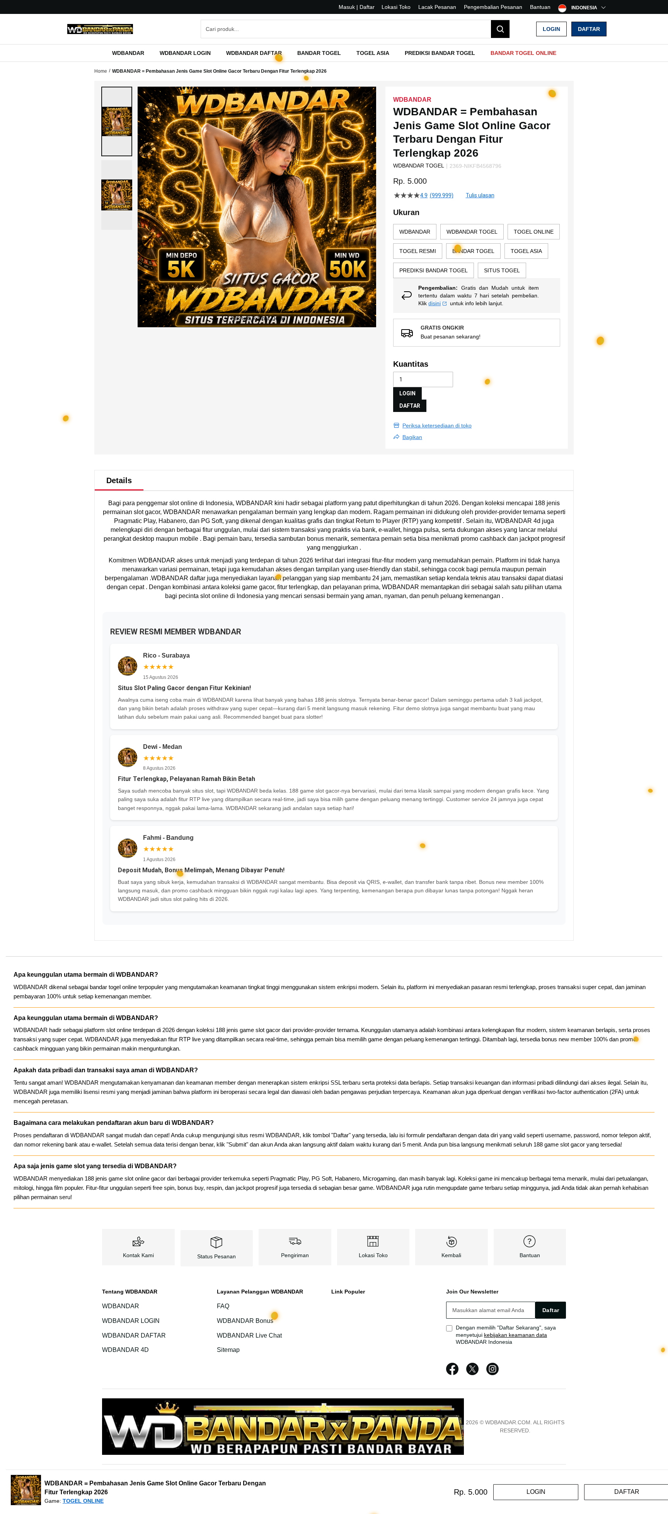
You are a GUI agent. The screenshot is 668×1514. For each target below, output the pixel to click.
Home (100, 71)
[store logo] (100, 29)
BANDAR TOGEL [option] (473, 251)
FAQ (223, 1306)
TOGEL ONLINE (83, 1501)
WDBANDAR (254, 503)
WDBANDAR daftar (178, 578)
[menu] (334, 53)
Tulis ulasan (480, 195)
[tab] (119, 480)
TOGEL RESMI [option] (417, 251)
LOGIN (407, 393)
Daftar (589, 29)
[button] (116, 121)
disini (434, 303)
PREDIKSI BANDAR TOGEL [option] (433, 270)
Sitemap (228, 1350)
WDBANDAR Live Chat (249, 1335)
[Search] (500, 29)
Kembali (451, 1255)
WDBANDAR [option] (414, 232)
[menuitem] (128, 53)
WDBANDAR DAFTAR (134, 1335)
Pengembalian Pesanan (493, 7)
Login (551, 29)
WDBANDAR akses (165, 560)
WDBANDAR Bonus (245, 1320)
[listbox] (476, 251)
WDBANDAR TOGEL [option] (472, 232)
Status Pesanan (216, 1256)
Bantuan (540, 7)
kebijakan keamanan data (515, 1335)
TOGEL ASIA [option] (526, 251)
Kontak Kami (138, 1255)
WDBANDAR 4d (517, 521)
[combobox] (355, 29)
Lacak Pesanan (437, 7)
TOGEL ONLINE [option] (534, 232)
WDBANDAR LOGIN (131, 1320)
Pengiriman (295, 1255)
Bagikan (412, 437)
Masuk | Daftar (357, 7)
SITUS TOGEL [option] (502, 270)
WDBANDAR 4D (125, 1350)
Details (119, 480)
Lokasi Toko (396, 7)
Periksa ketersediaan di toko (437, 425)
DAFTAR (409, 406)
